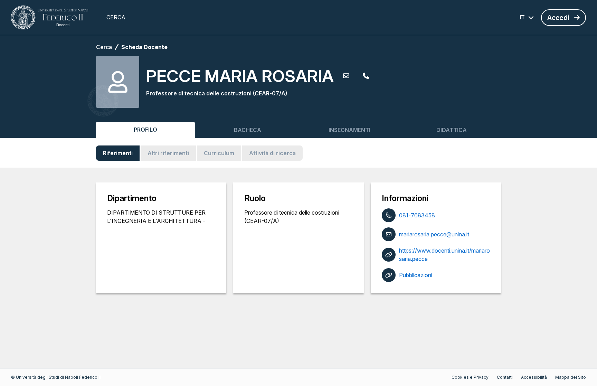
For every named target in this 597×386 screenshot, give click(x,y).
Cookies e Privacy (470, 377)
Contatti (505, 377)
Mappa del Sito (570, 377)
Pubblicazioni (415, 275)
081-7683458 (417, 215)
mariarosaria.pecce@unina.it (434, 234)
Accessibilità (534, 377)
